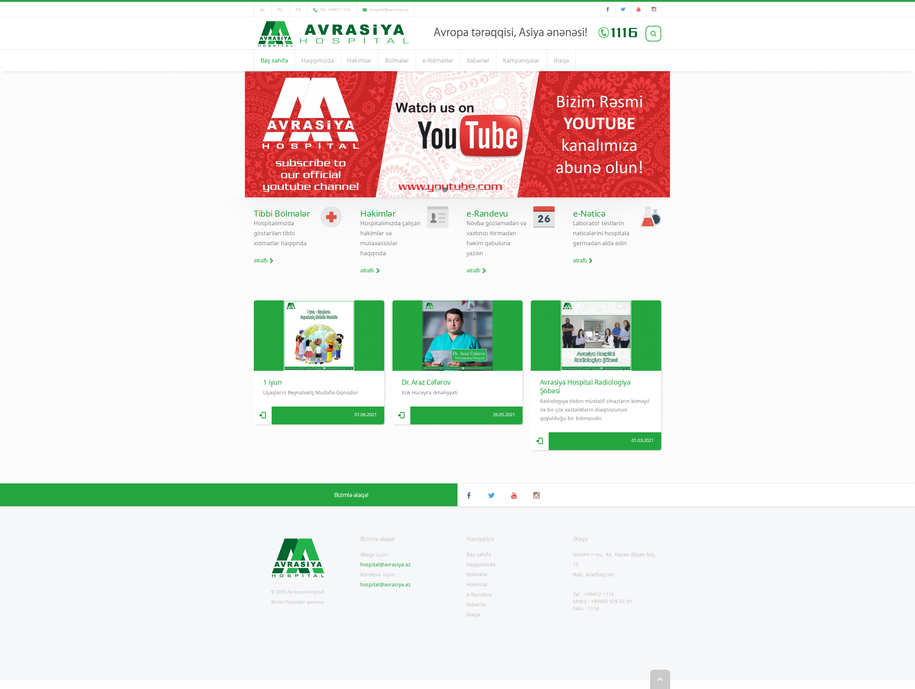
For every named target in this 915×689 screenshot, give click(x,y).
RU (280, 9)
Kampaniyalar (521, 60)
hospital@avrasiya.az (385, 564)
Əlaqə (561, 60)
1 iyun (272, 382)
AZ (262, 9)
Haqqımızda (317, 60)
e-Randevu (479, 594)
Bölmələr (397, 60)
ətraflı (261, 261)
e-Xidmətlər (438, 60)
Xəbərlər (478, 60)
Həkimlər (359, 60)
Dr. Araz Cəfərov (426, 382)
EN (298, 9)
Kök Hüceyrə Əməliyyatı (430, 392)
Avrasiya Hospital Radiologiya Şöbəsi (585, 386)
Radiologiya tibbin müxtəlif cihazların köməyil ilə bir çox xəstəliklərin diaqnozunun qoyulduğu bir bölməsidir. (594, 410)
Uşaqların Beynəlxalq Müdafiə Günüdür (310, 392)
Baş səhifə (274, 60)
